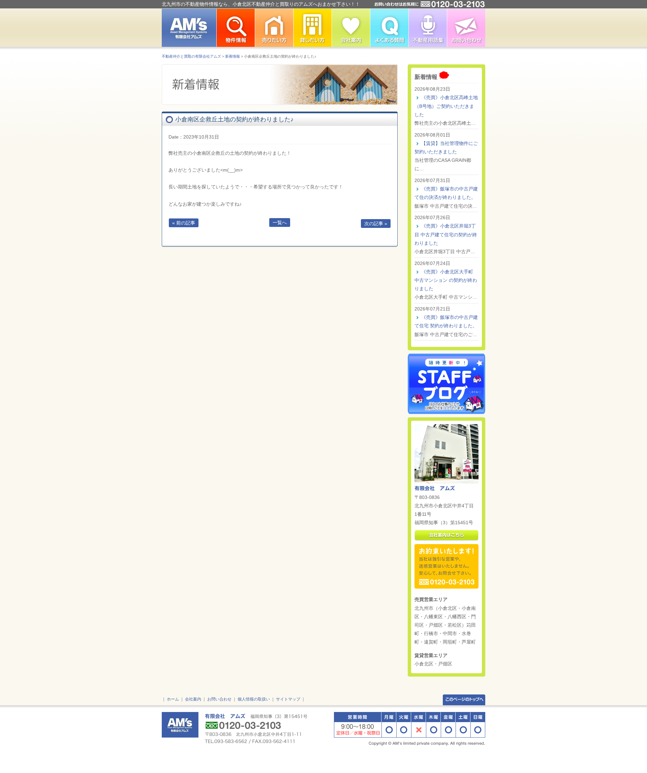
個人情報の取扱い (254, 699)
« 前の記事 (183, 223)
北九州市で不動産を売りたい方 (274, 28)
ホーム (173, 699)
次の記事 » (375, 223)
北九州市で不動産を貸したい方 (312, 28)
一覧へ (280, 222)
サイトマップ (288, 699)
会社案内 (193, 699)
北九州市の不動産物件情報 (235, 28)
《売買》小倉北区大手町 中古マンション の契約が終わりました (445, 280)
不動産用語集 (427, 28)
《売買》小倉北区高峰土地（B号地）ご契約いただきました (446, 106)
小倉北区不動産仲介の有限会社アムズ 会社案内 (351, 28)
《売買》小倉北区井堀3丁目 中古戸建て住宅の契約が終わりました (445, 234)
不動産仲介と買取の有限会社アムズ (191, 56)
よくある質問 (389, 28)
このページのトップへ (464, 699)
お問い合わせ (466, 28)
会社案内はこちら (446, 535)
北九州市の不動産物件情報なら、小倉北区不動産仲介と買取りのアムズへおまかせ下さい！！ (261, 4)
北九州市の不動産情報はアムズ (189, 28)
